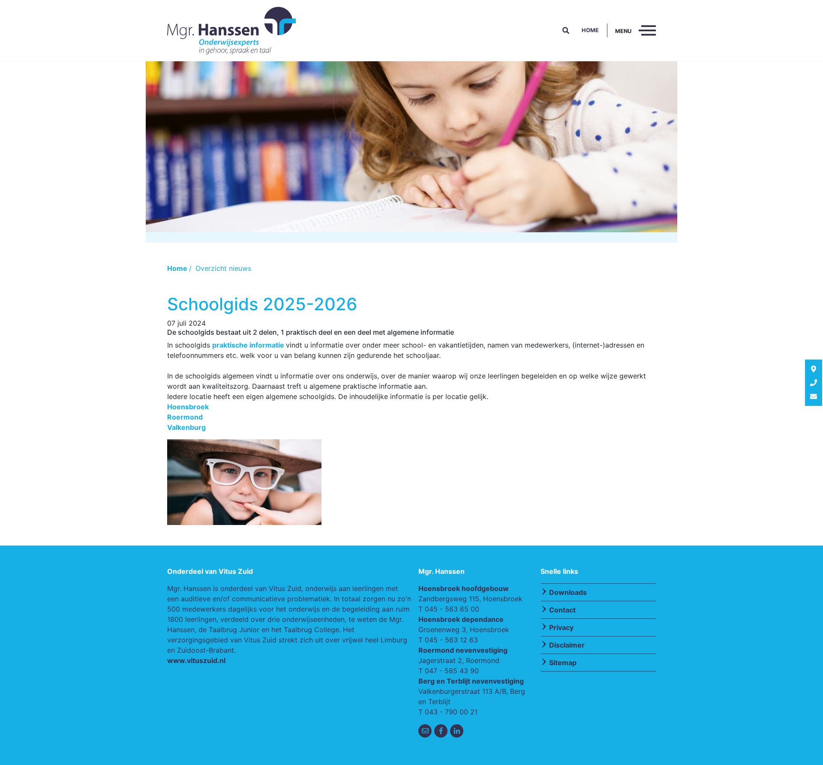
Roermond (185, 417)
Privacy (561, 627)
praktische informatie (248, 345)
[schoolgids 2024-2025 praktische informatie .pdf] (285, 345)
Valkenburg (186, 427)
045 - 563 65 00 (452, 609)
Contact (562, 610)
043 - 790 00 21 (451, 712)
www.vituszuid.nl (196, 660)
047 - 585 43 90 (452, 670)
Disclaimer (567, 645)
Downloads (568, 592)
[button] (566, 30)
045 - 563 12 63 (451, 640)
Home (590, 30)
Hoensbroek (188, 406)
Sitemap (563, 662)
